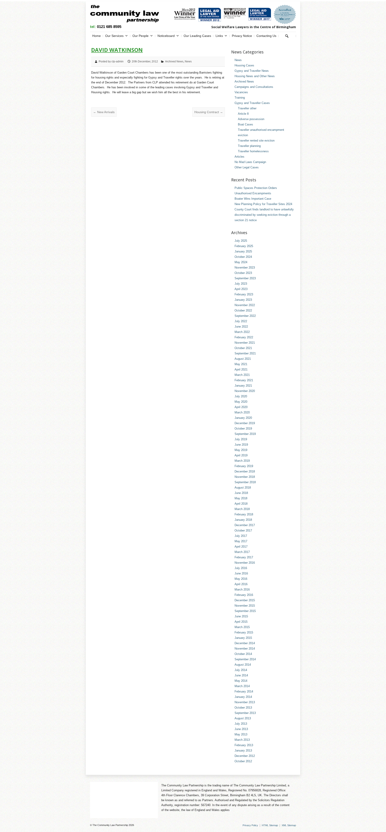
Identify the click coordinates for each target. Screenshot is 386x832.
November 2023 (245, 267)
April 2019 (241, 455)
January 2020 (243, 417)
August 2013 (243, 718)
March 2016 (242, 589)
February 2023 (244, 294)
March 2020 (242, 412)
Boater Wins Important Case (253, 198)
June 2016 (241, 573)
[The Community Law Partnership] (124, 14)
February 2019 (244, 466)
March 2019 (242, 460)
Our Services (114, 36)
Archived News (174, 61)
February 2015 (244, 632)
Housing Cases (244, 65)
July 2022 (241, 321)
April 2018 (241, 503)
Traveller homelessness (253, 151)
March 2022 (242, 332)
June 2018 (241, 493)
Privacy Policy (250, 825)
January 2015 (243, 637)
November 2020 (245, 391)
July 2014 (241, 670)
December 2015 (245, 600)
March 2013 (242, 739)
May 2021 (241, 364)
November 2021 (245, 342)
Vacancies (241, 92)
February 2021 (244, 380)
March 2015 (242, 627)
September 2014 (245, 659)
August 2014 (243, 664)
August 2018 (243, 487)
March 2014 (242, 686)
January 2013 (243, 750)
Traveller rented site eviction (256, 140)
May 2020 (241, 401)
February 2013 (244, 745)
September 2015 (245, 611)
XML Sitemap (289, 825)
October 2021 (243, 348)
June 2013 (241, 729)
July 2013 (241, 723)
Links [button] (219, 36)
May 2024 (241, 262)
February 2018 (244, 514)
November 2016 (245, 562)
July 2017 (241, 536)
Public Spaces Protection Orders (256, 188)
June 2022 (241, 326)
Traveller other (247, 108)
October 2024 (243, 256)
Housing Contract (208, 112)
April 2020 (241, 407)
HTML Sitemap (270, 825)
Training (240, 97)
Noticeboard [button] (166, 36)
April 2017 (241, 546)
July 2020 (241, 396)
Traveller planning (249, 146)
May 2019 (241, 450)
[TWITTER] (293, 36)
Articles (239, 156)
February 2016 (244, 595)
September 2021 (245, 353)
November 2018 (245, 476)
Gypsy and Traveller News (252, 70)
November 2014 (245, 648)
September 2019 (245, 434)
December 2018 (245, 471)
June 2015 (241, 616)
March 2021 (242, 375)
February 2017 (244, 557)
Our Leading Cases (197, 36)
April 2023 (241, 289)
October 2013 (243, 707)
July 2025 (241, 240)
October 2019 (243, 428)
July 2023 (241, 283)
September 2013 (245, 713)
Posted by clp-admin (111, 61)
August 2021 (243, 358)
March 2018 (242, 509)
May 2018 (241, 498)
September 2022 (245, 316)
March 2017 (242, 552)
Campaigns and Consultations (254, 87)
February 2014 (244, 691)
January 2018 (243, 519)
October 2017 (243, 530)
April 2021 (241, 369)
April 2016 (241, 584)
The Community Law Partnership (110, 825)
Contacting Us (266, 36)
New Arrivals (104, 112)
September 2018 (245, 482)
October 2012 (243, 761)
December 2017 (245, 525)
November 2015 (245, 605)
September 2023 (245, 278)
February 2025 (244, 246)
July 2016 (241, 568)
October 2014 (243, 654)
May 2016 (241, 578)
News (188, 61)
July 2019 (241, 439)
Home (96, 36)
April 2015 (241, 621)
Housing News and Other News (255, 76)
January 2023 (243, 299)
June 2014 (241, 675)
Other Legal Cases (247, 167)
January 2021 (243, 385)
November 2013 (245, 702)
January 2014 (243, 697)
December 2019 (245, 423)
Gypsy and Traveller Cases (252, 103)
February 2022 (244, 337)
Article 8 (243, 113)
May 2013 (241, 734)
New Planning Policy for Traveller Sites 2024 (263, 204)
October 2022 (243, 310)
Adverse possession (251, 119)
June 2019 (241, 444)
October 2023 (243, 273)
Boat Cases (245, 124)
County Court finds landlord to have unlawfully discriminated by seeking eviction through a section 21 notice (264, 215)
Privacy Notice (242, 36)
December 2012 (245, 756)
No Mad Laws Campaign (250, 162)
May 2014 (241, 680)
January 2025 (243, 251)
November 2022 (245, 305)
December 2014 (245, 643)
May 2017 (241, 541)
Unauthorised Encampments (253, 193)
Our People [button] (140, 36)
